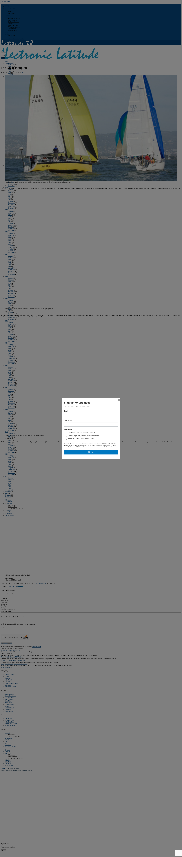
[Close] (119, 400)
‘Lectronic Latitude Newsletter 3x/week (81, 439)
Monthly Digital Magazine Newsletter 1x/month (83, 436)
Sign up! (91, 452)
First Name (68, 420)
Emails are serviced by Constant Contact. (105, 446)
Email (66, 411)
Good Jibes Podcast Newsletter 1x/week (81, 433)
